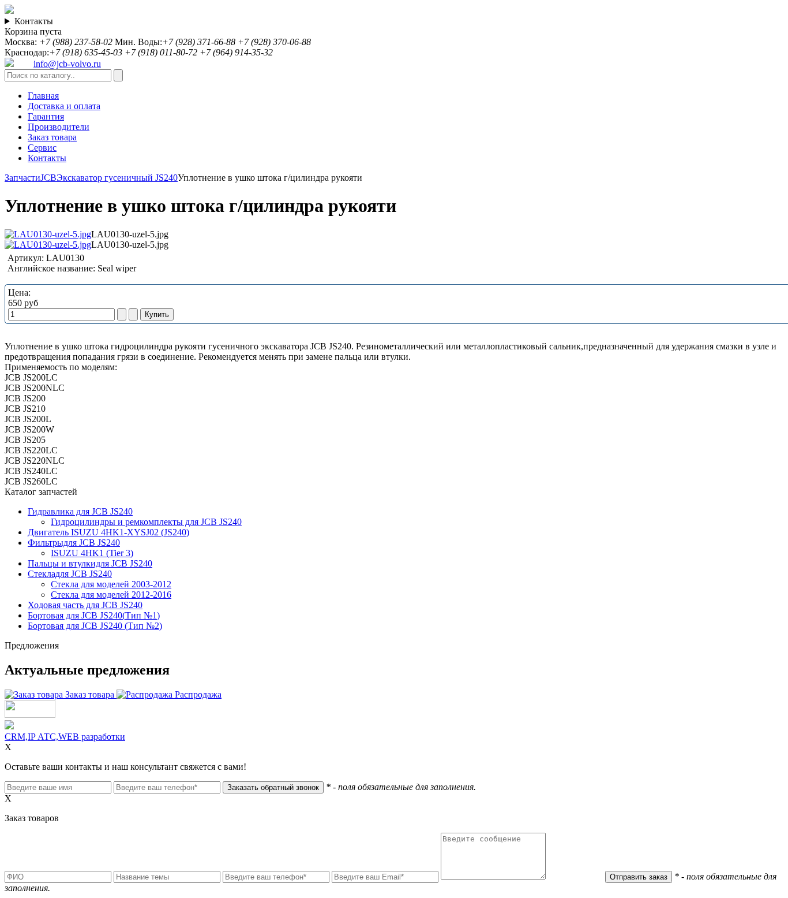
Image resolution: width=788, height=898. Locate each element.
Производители (58, 127)
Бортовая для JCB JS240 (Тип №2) (95, 626)
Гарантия (46, 116)
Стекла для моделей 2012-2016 (111, 594)
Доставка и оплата (64, 106)
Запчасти (22, 177)
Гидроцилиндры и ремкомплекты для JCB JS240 (146, 522)
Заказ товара (52, 137)
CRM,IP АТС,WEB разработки (65, 736)
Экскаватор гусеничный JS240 (117, 177)
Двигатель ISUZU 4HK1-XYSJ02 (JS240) (108, 532)
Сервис (42, 147)
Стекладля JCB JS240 (70, 574)
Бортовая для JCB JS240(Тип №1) (94, 615)
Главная (43, 95)
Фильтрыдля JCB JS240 (74, 542)
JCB (48, 177)
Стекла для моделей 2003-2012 (111, 584)
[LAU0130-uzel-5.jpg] (48, 234)
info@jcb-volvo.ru (67, 64)
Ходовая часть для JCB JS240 (85, 605)
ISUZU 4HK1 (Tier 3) (92, 553)
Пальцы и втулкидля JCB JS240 (90, 563)
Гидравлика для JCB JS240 (80, 511)
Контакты (33, 21)
